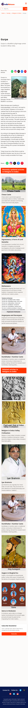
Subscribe (14, 634)
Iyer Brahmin (7, 482)
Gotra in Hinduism (9, 611)
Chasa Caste (6, 194)
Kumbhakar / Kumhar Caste (12, 357)
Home (3, 13)
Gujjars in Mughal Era (10, 573)
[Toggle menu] (26, 3)
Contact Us (6, 690)
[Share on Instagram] (15, 71)
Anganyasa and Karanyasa (12, 315)
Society (8, 13)
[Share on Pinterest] (25, 71)
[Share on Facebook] (22, 71)
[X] (24, 690)
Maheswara (6, 286)
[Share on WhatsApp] (12, 71)
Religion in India (16, 13)
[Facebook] (20, 690)
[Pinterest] (10, 694)
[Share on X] (19, 71)
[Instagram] (17, 694)
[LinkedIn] (14, 694)
